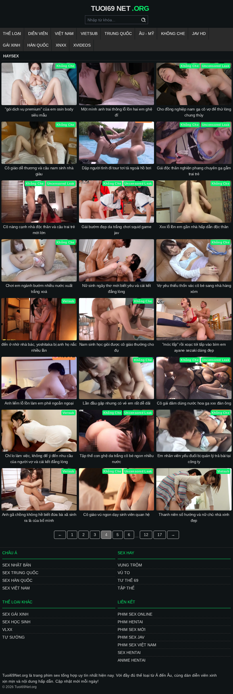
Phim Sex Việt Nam (137, 645)
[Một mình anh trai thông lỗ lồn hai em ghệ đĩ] (116, 84)
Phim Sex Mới (131, 629)
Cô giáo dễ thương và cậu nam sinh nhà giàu (39, 171)
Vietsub (89, 33)
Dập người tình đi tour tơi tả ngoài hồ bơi (116, 168)
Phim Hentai (130, 622)
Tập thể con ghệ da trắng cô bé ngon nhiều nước (117, 458)
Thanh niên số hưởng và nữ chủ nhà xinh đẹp (194, 517)
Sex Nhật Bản (16, 565)
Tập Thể (126, 588)
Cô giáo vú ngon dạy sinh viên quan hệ (116, 514)
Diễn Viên (38, 33)
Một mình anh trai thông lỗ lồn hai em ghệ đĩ (116, 112)
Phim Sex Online (135, 614)
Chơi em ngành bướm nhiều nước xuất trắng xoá (39, 288)
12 (146, 534)
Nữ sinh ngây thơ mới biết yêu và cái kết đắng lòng (116, 288)
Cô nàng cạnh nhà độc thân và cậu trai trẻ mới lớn (39, 229)
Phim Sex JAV (131, 637)
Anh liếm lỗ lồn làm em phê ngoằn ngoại (39, 403)
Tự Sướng (13, 637)
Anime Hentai (131, 660)
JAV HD (199, 33)
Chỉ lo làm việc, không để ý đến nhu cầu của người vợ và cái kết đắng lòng (39, 458)
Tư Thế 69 (128, 580)
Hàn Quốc (38, 45)
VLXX (7, 629)
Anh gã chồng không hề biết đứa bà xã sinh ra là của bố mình (39, 517)
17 (159, 534)
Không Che (173, 33)
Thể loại (12, 33)
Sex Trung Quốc (20, 572)
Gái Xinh (11, 45)
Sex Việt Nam (16, 588)
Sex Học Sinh (16, 622)
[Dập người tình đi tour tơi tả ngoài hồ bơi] (116, 143)
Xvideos (82, 45)
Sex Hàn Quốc (17, 580)
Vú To (124, 572)
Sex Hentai (129, 652)
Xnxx (61, 45)
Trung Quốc (118, 33)
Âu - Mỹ (146, 33)
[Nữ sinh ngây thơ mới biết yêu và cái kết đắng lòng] (116, 260)
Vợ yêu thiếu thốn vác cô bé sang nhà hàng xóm (194, 288)
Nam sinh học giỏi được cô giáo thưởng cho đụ (116, 347)
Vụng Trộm (130, 565)
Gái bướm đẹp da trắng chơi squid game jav (116, 229)
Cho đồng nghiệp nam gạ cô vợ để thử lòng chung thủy (194, 112)
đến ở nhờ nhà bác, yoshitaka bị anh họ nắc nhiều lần (38, 347)
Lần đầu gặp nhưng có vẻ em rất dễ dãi (116, 403)
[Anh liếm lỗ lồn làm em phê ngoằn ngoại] (39, 378)
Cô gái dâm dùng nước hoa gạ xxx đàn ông (194, 403)
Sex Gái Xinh (15, 614)
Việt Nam (64, 33)
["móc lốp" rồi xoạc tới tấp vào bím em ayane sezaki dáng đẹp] (194, 319)
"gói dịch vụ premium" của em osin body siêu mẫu (39, 112)
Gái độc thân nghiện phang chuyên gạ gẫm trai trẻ (194, 171)
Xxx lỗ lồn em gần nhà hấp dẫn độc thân (193, 226)
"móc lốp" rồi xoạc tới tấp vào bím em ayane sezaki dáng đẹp (194, 347)
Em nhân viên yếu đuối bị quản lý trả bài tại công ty (194, 458)
